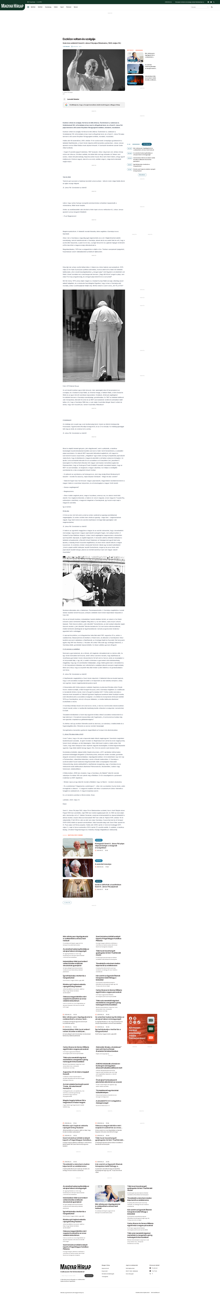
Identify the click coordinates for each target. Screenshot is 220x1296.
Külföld (40, 7)
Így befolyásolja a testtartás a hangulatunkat (141, 165)
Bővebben (142, 174)
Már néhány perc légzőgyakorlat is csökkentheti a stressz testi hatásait (151, 56)
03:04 (129, 153)
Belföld (33, 7)
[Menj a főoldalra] (12, 6)
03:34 (129, 148)
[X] (213, 2)
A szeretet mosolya (103, 864)
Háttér (56, 7)
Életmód (68, 7)
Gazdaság (48, 7)
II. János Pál (67, 902)
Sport (62, 7)
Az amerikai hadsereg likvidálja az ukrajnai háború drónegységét (150, 67)
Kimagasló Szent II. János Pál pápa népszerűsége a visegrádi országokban (109, 846)
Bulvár (76, 7)
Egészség (133, 60)
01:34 (129, 169)
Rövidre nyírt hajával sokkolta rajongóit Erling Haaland (144, 170)
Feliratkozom (89, 1275)
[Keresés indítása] (208, 7)
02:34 (129, 158)
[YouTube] (211, 2)
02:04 (129, 164)
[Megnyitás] (28, 7)
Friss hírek (32, 2)
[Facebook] (208, 2)
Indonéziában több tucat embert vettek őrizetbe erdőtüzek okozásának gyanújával (150, 79)
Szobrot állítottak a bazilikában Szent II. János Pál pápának (108, 886)
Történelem (146, 144)
